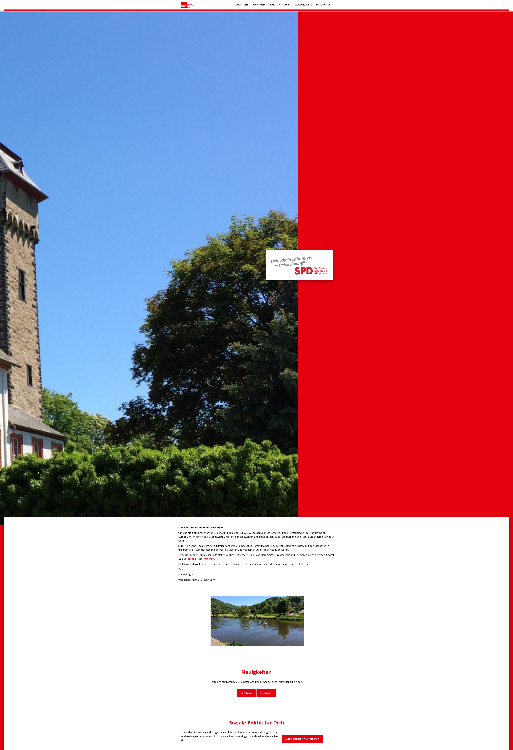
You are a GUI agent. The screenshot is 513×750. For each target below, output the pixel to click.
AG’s (287, 4)
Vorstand (258, 4)
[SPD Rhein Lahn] (187, 4)
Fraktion (274, 4)
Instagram (208, 558)
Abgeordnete (303, 4)
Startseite (242, 4)
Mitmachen (323, 4)
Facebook (191, 558)
